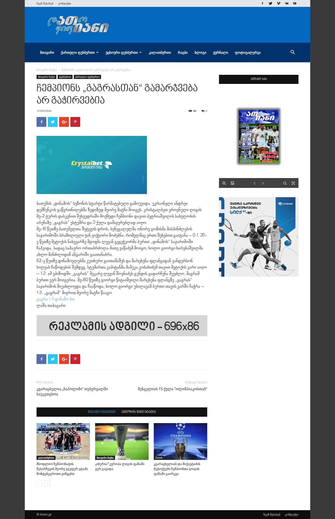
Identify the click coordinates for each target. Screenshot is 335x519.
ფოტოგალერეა (248, 52)
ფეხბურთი (65, 76)
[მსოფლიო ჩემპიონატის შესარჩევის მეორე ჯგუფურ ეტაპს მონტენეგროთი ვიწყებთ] (63, 441)
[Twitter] (270, 3)
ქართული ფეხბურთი (78, 52)
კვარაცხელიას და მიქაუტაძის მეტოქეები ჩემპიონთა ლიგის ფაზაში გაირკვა (177, 469)
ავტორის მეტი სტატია (138, 412)
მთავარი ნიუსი (47, 70)
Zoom (159, 457)
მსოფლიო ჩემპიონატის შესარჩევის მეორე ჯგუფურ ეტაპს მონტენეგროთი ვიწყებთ (62, 469)
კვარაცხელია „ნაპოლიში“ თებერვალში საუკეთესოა (72, 391)
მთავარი (47, 52)
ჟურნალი (220, 52)
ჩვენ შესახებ (45, 3)
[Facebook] (262, 3)
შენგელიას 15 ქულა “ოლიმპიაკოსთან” (172, 389)
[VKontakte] (286, 3)
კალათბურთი (160, 52)
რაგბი (183, 52)
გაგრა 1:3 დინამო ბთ (56, 299)
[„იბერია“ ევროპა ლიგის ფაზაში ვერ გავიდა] (122, 441)
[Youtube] (294, 3)
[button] (292, 53)
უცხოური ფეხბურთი (122, 52)
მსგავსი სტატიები (102, 412)
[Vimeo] (278, 3)
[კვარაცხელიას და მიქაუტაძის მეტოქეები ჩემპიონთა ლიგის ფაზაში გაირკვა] (180, 441)
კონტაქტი (64, 3)
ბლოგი (200, 52)
